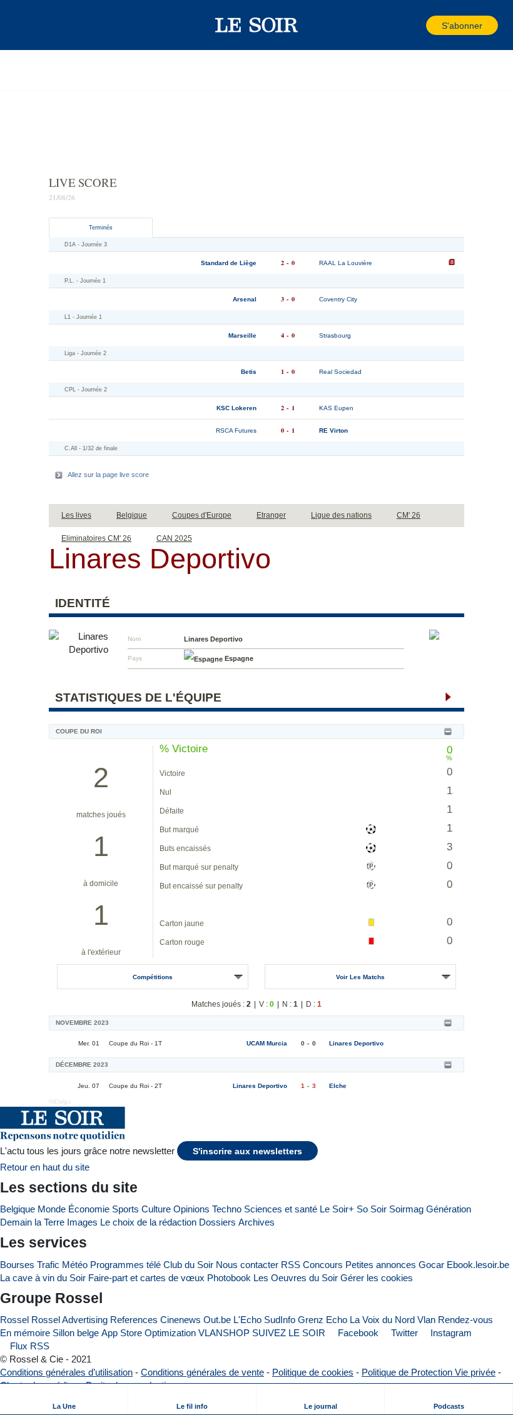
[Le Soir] (256, 25)
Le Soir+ (337, 1209)
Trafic (48, 1264)
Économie (88, 1209)
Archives (256, 1222)
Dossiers (217, 1222)
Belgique (17, 1209)
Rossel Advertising (69, 1319)
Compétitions (153, 977)
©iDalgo (60, 1101)
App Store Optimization (148, 1332)
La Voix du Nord (382, 1319)
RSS (290, 1264)
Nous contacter (247, 1264)
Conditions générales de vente (202, 1372)
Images (82, 1222)
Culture (156, 1209)
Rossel (14, 1319)
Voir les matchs (360, 977)
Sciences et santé (280, 1209)
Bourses (17, 1264)
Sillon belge (76, 1332)
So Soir (372, 1209)
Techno (226, 1209)
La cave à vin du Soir (43, 1277)
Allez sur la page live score (108, 474)
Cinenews (180, 1319)
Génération (448, 1209)
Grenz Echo (322, 1319)
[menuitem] (64, 1399)
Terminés (101, 227)
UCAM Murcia (266, 1043)
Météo (75, 1264)
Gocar (431, 1264)
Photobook (229, 1277)
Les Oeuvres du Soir (295, 1277)
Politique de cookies (312, 1372)
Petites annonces (380, 1264)
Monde (52, 1209)
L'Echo (247, 1319)
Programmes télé (125, 1264)
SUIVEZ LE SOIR (288, 1332)
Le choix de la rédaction (148, 1222)
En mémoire (25, 1332)
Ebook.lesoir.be (478, 1264)
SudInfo (279, 1319)
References (134, 1319)
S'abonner (462, 26)
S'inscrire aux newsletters (247, 1151)
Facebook (356, 1332)
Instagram (450, 1332)
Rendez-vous (465, 1319)
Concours (323, 1264)
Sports (125, 1209)
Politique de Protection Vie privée (428, 1372)
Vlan (426, 1319)
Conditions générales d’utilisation (66, 1372)
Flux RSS (28, 1346)
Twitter (403, 1332)
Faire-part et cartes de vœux (146, 1277)
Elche (338, 1085)
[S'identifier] (415, 25)
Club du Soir (188, 1264)
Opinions (191, 1209)
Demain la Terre (32, 1222)
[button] (30, 25)
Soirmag (406, 1209)
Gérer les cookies (376, 1277)
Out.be (217, 1319)
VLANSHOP (224, 1332)
